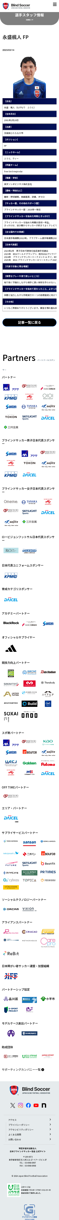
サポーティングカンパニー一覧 (21, 1069)
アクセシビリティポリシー (21, 1129)
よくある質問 (14, 1134)
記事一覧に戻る (29, 322)
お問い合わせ (14, 1139)
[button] (55, 5)
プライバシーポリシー (19, 1124)
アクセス (12, 1119)
